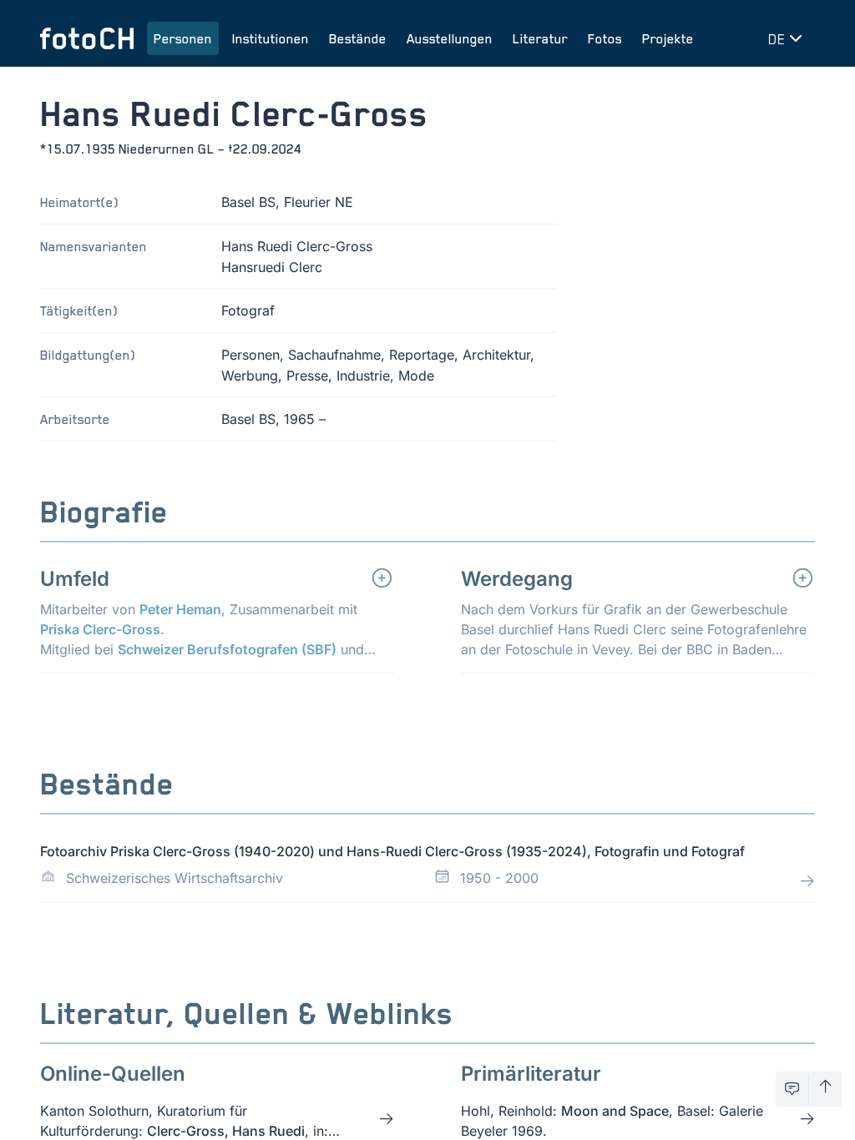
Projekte (668, 38)
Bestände (358, 38)
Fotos (605, 38)
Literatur (540, 38)
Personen (183, 38)
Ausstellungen (450, 38)
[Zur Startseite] (87, 38)
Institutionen (270, 38)
